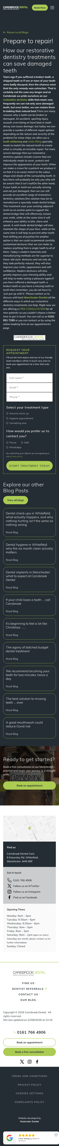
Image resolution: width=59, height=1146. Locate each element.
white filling (35, 141)
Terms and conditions (29, 1076)
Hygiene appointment (21, 418)
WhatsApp (15, 447)
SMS (26, 442)
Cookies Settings (29, 1093)
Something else (17, 423)
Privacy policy (29, 1084)
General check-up (19, 413)
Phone (13, 442)
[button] (40, 8)
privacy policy (16, 456)
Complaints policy (29, 1102)
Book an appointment (29, 1042)
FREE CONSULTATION (32, 308)
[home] (15, 8)
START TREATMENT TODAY (29, 465)
